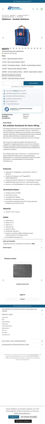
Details (22, 299)
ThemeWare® (25, 359)
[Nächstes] (41, 38)
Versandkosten (34, 354)
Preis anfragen (33, 83)
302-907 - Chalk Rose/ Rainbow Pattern (13, 78)
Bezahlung (5, 324)
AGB (3, 319)
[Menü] (3, 9)
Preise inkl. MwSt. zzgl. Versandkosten (13, 51)
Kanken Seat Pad (22, 284)
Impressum (5, 317)
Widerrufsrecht (6, 321)
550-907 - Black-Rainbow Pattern (33, 72)
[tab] (22, 180)
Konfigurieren (14, 417)
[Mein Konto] (37, 9)
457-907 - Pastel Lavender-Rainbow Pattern (14, 68)
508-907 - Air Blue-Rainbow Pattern (12, 72)
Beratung (4, 332)
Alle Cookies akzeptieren (23, 421)
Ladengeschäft (6, 334)
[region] (22, 37)
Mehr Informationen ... (22, 413)
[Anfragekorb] (41, 9)
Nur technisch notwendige (29, 417)
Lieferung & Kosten (7, 326)
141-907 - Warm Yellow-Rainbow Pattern (13, 62)
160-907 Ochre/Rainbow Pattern (11, 75)
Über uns (4, 330)
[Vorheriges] (3, 38)
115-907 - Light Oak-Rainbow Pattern (12, 58)
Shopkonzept (5, 328)
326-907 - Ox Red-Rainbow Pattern (31, 65)
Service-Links (7, 314)
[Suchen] (33, 9)
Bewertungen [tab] (7, 247)
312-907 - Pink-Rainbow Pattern (11, 65)
